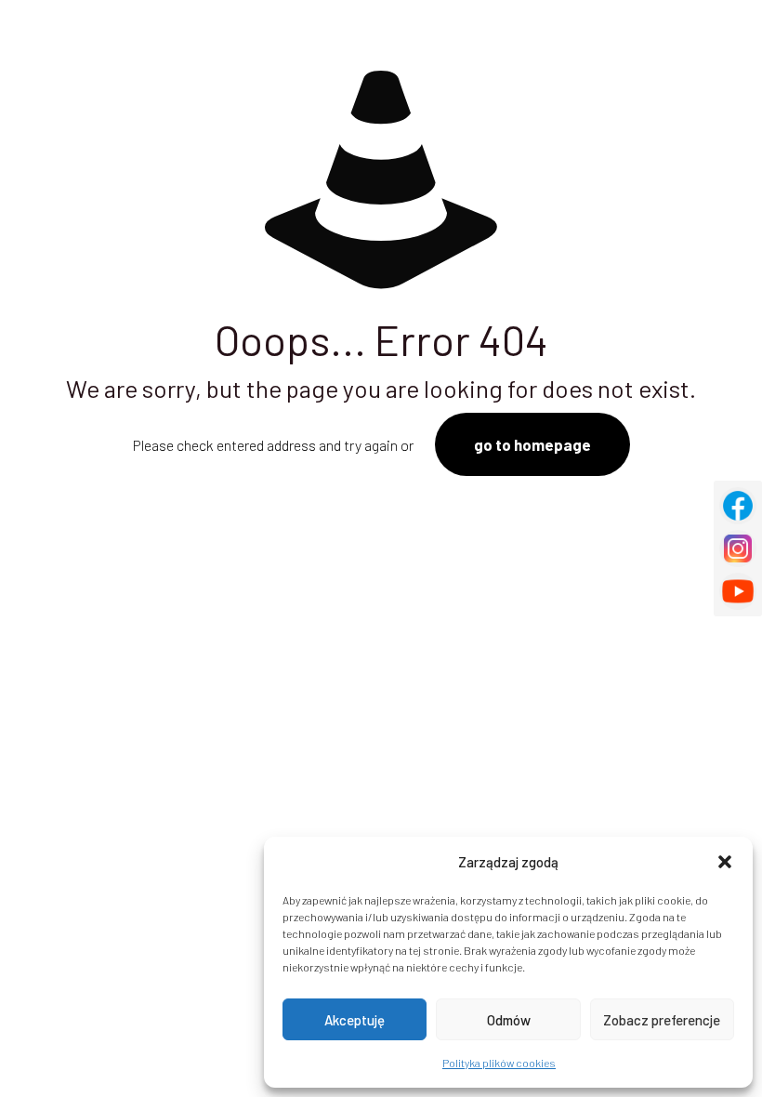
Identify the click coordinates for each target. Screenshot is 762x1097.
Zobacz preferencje (661, 1019)
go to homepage (532, 444)
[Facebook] (737, 505)
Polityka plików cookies (499, 1062)
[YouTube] (737, 591)
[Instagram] (737, 548)
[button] (725, 861)
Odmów (509, 1019)
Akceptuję (354, 1019)
